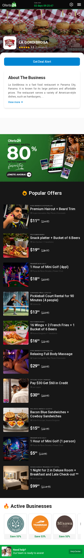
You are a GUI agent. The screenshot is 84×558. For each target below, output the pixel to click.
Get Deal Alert (42, 61)
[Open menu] (79, 4)
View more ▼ (15, 102)
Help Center (75, 551)
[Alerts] (71, 4)
